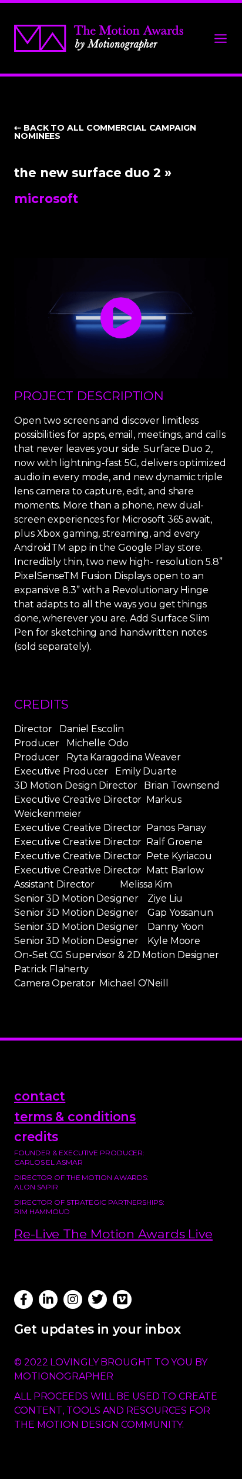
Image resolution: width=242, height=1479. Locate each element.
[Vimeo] (122, 1299)
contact (39, 1096)
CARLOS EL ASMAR (48, 1162)
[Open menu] (220, 38)
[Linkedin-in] (48, 1299)
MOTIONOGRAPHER (63, 1376)
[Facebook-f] (23, 1299)
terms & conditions (75, 1116)
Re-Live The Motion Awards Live (113, 1233)
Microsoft (46, 198)
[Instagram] (72, 1299)
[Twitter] (97, 1299)
